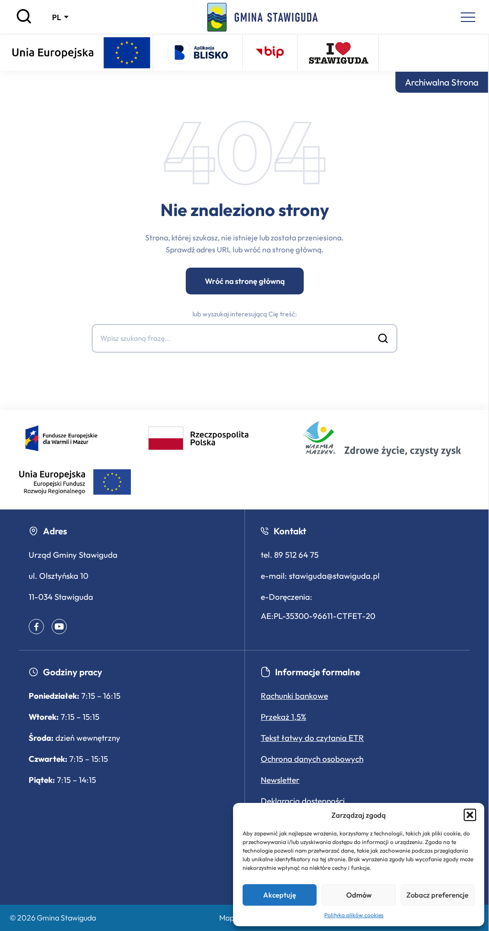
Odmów (359, 894)
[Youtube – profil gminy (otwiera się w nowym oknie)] (59, 626)
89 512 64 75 (296, 555)
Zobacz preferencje (437, 894)
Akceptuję (279, 894)
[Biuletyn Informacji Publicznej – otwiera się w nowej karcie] (270, 52)
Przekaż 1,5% (283, 717)
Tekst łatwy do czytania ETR (312, 738)
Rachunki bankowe (294, 696)
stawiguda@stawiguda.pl (334, 576)
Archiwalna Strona (441, 82)
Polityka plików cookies (353, 915)
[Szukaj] (24, 21)
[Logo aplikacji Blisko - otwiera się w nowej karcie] (198, 52)
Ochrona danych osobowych (312, 759)
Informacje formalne (317, 672)
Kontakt (290, 531)
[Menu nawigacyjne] (468, 17)
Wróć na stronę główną (245, 281)
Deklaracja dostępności (303, 801)
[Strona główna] (262, 17)
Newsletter (280, 780)
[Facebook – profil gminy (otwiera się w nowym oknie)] (36, 626)
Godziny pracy (72, 672)
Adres (55, 531)
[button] (470, 815)
